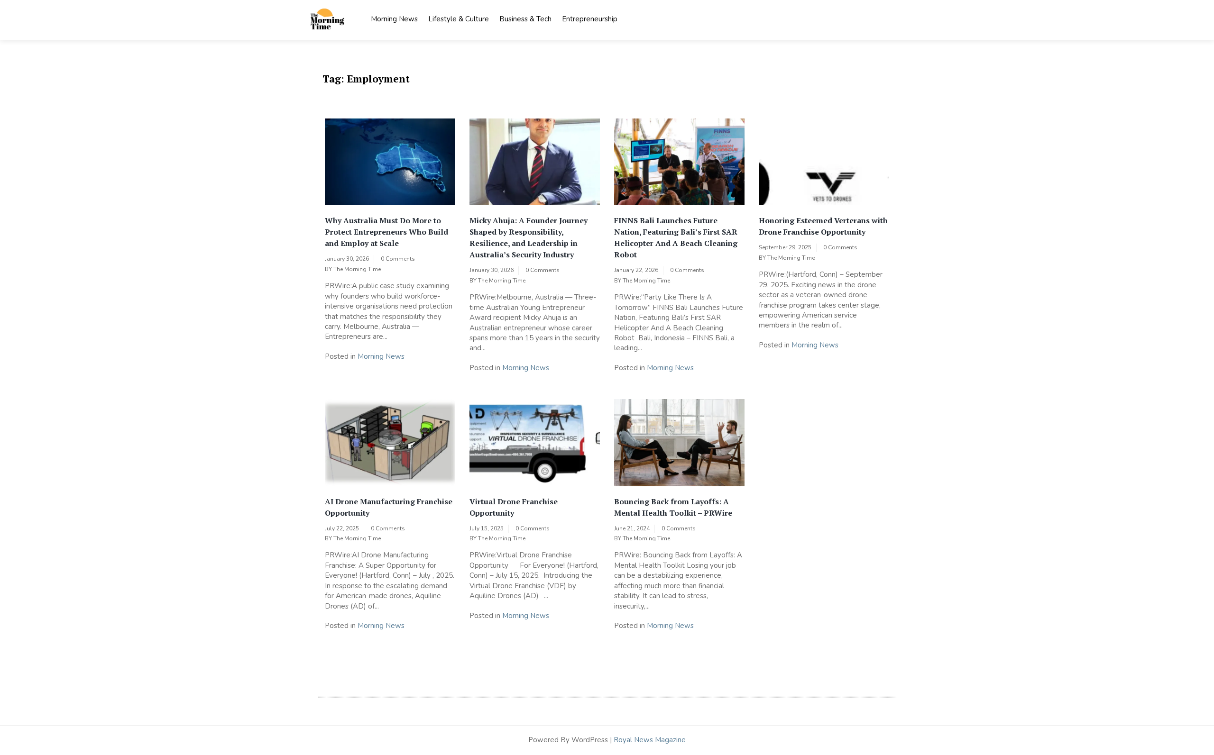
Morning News (394, 19)
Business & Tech (525, 19)
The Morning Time (357, 269)
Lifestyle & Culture (458, 19)
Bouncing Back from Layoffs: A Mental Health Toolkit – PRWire (673, 507)
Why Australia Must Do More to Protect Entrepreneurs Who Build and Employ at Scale (386, 231)
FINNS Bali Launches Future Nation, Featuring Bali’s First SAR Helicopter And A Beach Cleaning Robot (675, 237)
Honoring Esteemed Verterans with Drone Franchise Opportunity (823, 226)
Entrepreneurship (589, 19)
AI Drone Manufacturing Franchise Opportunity (388, 507)
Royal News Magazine (650, 740)
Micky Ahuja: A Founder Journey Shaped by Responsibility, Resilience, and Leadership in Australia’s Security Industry (528, 237)
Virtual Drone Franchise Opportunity (513, 507)
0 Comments (398, 259)
